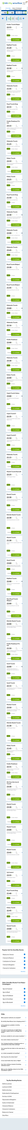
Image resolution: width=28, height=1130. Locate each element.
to (7, 1084)
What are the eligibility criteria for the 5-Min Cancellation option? (12, 1070)
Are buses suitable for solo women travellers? (13, 1036)
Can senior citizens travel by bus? (10, 1039)
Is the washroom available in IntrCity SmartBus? (10, 1025)
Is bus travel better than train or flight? (11, 1060)
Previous (2, 18)
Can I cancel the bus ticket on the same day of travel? (13, 1049)
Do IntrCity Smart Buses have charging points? (13, 1021)
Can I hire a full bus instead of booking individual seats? (11, 1065)
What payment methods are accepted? (11, 1017)
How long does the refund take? (9, 1056)
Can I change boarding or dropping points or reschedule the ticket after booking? (12, 1044)
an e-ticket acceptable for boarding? (10, 1053)
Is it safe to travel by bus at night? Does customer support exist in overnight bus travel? (11, 1031)
